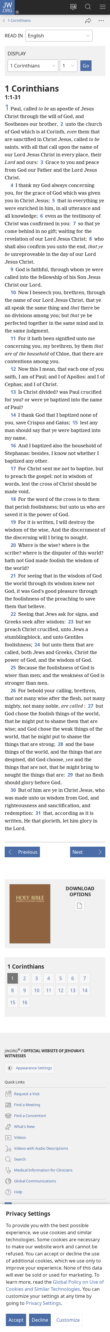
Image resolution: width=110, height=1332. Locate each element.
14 (13, 415)
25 (13, 667)
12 (13, 369)
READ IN (14, 35)
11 (13, 338)
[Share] (88, 21)
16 (13, 445)
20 (13, 545)
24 (37, 644)
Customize (68, 1320)
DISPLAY (17, 53)
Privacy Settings (43, 1303)
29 (70, 774)
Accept (16, 1320)
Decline (40, 1320)
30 (13, 790)
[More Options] (101, 21)
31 (38, 813)
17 (13, 468)
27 (90, 706)
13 (13, 392)
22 (13, 614)
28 (60, 744)
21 (13, 575)
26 (13, 690)
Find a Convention (25, 1116)
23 (70, 621)
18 (13, 499)
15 (75, 422)
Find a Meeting (22, 1105)
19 (13, 522)
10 (13, 292)
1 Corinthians (19, 20)
